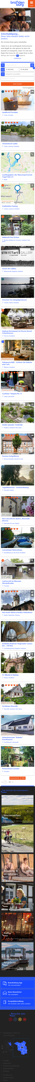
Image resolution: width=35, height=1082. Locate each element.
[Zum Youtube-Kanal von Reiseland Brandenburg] (24, 1020)
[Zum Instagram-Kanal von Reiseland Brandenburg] (20, 1020)
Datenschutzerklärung (11, 1066)
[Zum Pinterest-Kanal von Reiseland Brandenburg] (10, 1020)
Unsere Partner (8, 1078)
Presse (5, 1080)
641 (10, 782)
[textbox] (12, 74)
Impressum (7, 1063)
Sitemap (6, 1071)
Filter (23, 778)
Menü (31, 5)
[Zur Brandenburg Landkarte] (15, 1048)
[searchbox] (14, 65)
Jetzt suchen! (17, 84)
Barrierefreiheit (8, 1069)
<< (2, 782)
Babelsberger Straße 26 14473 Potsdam (11, 1034)
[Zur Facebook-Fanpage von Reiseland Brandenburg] (15, 1020)
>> (12, 782)
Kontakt (6, 1061)
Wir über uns (7, 1075)
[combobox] (17, 65)
